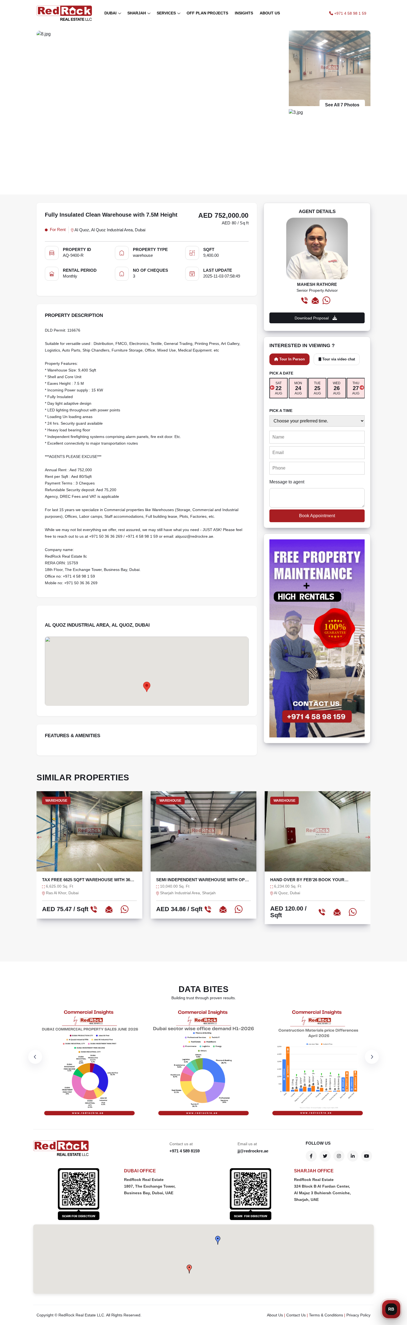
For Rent (58, 229)
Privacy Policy (358, 1315)
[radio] (278, 388)
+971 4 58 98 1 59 (349, 13)
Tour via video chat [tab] (338, 359)
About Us (275, 1315)
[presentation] (272, 387)
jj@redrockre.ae (253, 1151)
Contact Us (296, 1315)
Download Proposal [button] (312, 318)
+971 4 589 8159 (184, 1151)
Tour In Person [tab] (291, 359)
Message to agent (286, 482)
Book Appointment (317, 515)
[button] (217, 1240)
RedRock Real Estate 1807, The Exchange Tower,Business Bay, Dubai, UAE (150, 1186)
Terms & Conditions (326, 1315)
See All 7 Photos (342, 104)
